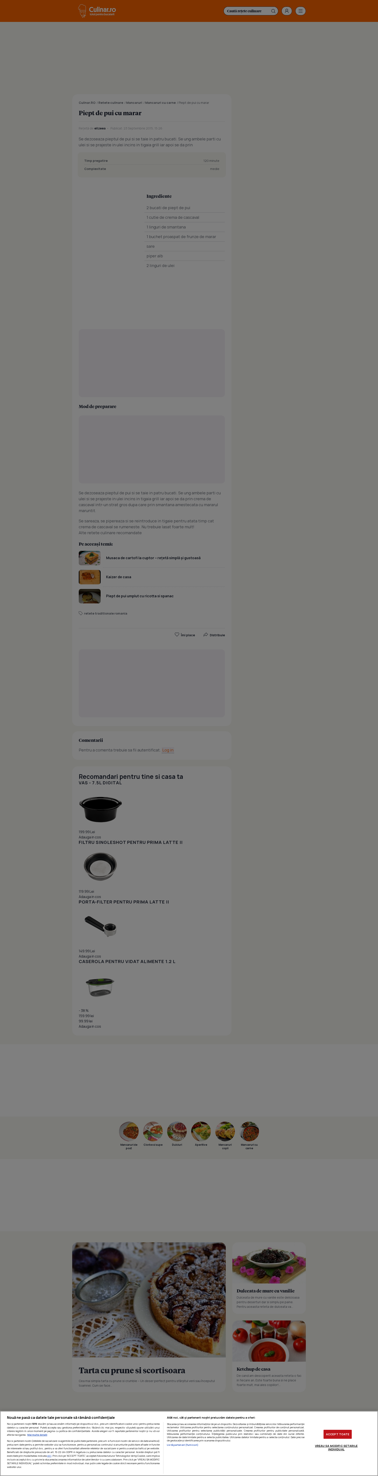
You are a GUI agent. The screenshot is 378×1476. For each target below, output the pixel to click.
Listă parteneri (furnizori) (182, 1444)
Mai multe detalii (37, 1434)
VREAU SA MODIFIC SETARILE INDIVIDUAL (336, 1447)
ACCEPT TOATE (338, 1434)
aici (49, 1456)
